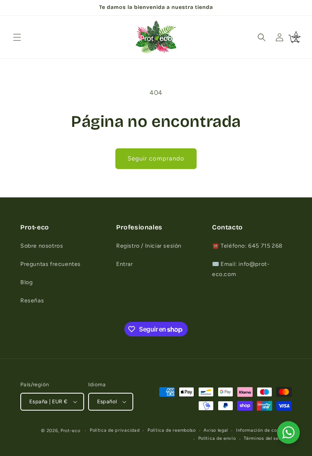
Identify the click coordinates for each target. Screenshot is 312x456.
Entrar (124, 264)
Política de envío (217, 438)
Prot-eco (70, 430)
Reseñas (32, 300)
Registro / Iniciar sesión (149, 245)
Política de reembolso (171, 430)
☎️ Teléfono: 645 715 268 (247, 245)
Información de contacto (264, 430)
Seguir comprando (156, 158)
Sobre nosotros (41, 245)
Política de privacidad (114, 430)
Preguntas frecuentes (50, 264)
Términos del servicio (268, 438)
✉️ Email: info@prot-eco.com (240, 269)
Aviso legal (216, 430)
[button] (17, 37)
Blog (26, 282)
